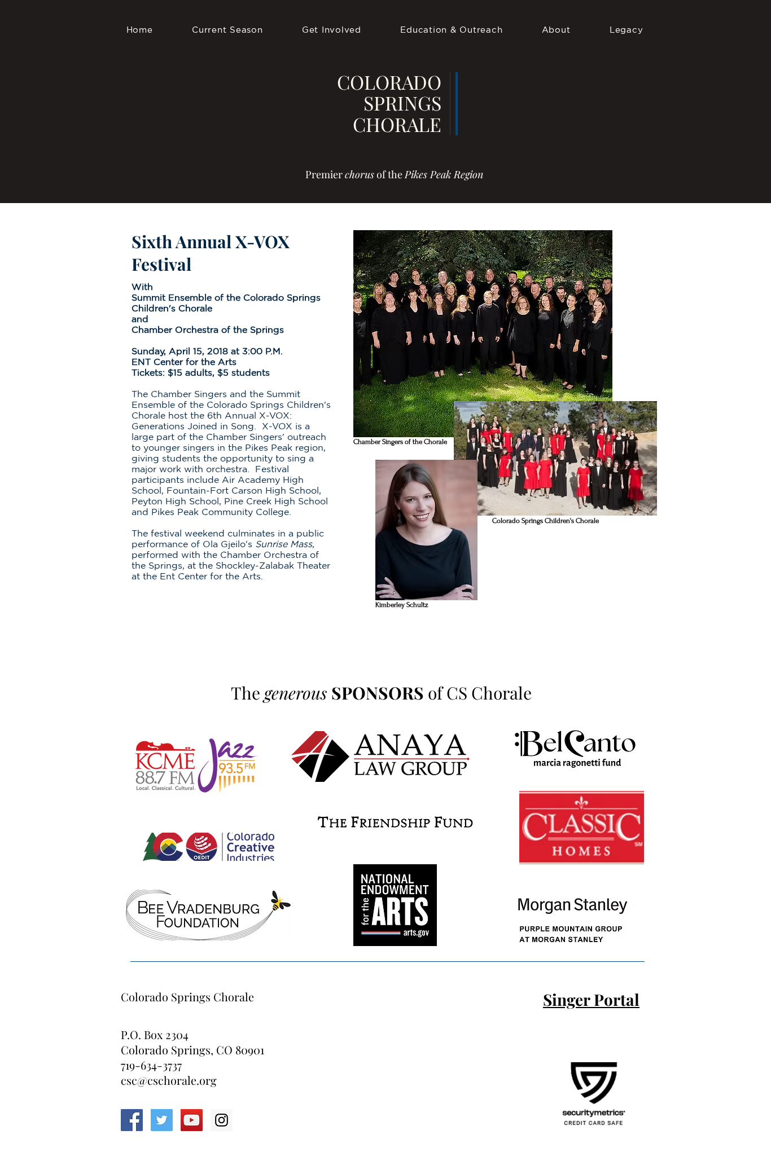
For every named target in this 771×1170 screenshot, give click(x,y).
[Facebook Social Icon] (132, 1120)
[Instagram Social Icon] (222, 1120)
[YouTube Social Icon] (192, 1120)
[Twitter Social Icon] (162, 1120)
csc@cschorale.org (169, 1080)
